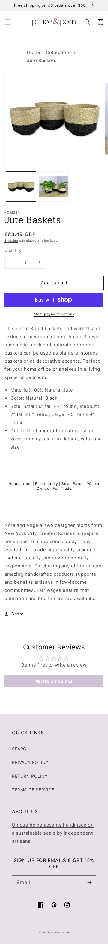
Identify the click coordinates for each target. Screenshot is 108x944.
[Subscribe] (89, 882)
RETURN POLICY (30, 776)
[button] (7, 22)
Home (33, 52)
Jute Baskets (41, 60)
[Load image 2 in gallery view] (54, 186)
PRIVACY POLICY (30, 762)
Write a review (54, 681)
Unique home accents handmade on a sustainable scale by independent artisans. (53, 833)
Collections (59, 52)
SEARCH (21, 748)
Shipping (11, 240)
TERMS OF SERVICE (33, 789)
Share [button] (17, 613)
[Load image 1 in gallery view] (21, 186)
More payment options (54, 314)
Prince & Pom (60, 932)
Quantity (12, 250)
